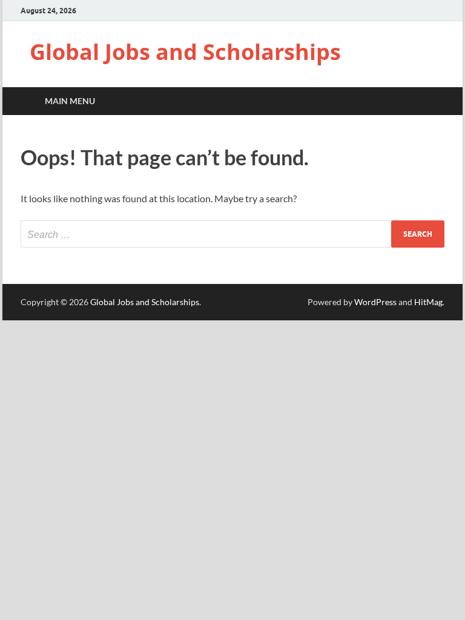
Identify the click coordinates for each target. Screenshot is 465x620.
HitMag (428, 302)
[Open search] (432, 101)
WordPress (375, 302)
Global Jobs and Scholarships (185, 52)
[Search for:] (232, 234)
